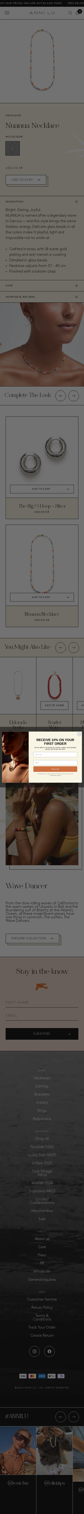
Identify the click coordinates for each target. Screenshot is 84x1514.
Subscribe (55, 769)
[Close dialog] (79, 734)
